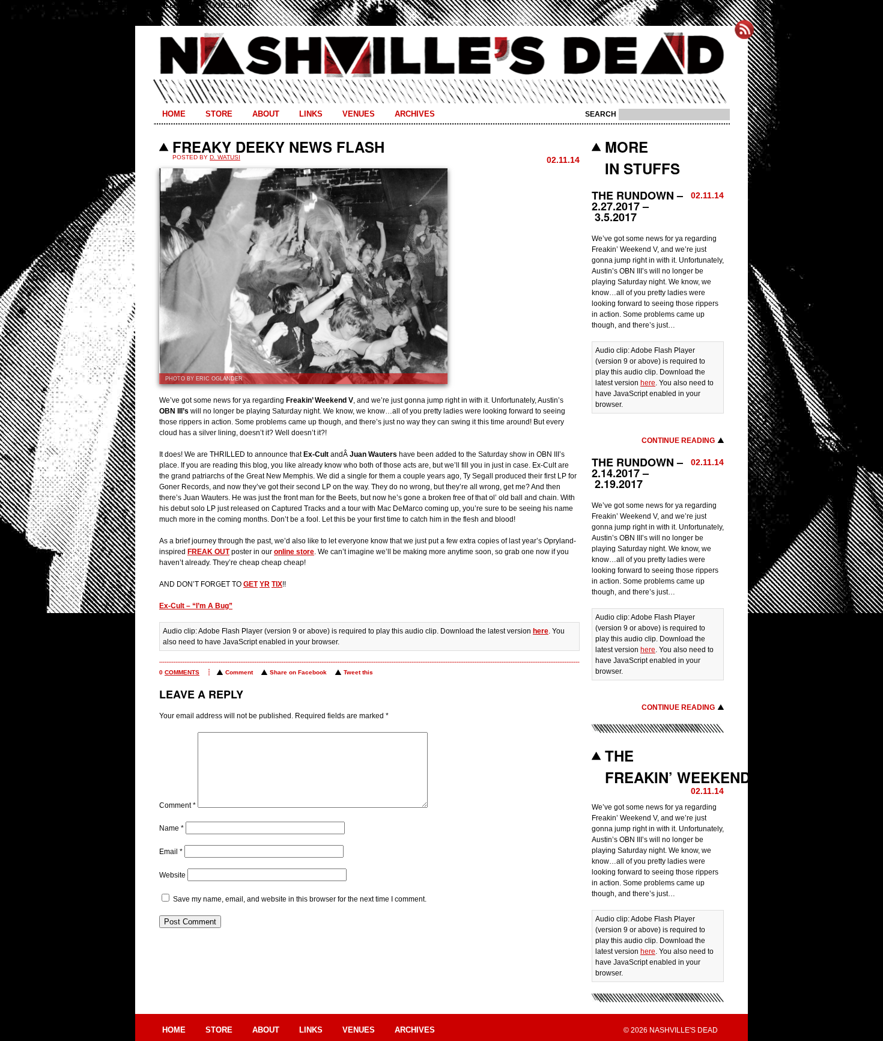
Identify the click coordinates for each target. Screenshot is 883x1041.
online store (294, 552)
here (540, 631)
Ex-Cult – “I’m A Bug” (195, 606)
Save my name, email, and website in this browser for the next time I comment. (299, 899)
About (265, 113)
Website (172, 875)
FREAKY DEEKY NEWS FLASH (278, 146)
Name (171, 828)
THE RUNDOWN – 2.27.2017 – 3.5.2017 (637, 206)
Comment (239, 672)
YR (264, 584)
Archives (415, 113)
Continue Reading (678, 440)
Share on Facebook (298, 672)
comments (182, 672)
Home (174, 113)
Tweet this (358, 672)
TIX (277, 584)
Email (171, 851)
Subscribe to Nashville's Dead (744, 29)
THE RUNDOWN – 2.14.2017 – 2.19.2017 (637, 473)
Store (218, 113)
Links (311, 113)
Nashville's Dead (441, 56)
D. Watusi (225, 157)
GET (250, 584)
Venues (358, 113)
